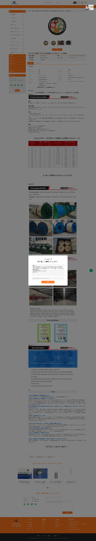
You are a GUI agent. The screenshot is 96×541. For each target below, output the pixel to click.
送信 (48, 282)
